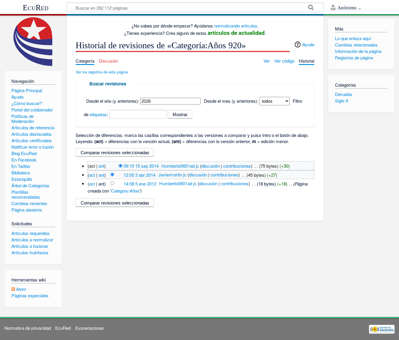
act (92, 174)
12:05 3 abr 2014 (139, 174)
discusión (211, 166)
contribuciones (237, 166)
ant (101, 166)
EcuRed (35, 7)
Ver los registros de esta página (102, 72)
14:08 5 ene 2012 (140, 183)
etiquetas (98, 114)
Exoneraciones (89, 328)
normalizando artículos (235, 26)
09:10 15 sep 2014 (141, 166)
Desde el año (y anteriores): (112, 101)
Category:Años (125, 191)
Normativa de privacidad (27, 328)
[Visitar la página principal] (33, 41)
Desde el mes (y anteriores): (231, 101)
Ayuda (308, 44)
